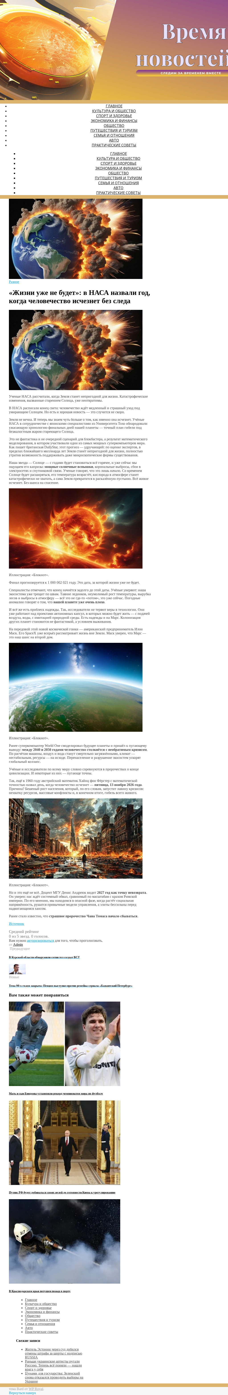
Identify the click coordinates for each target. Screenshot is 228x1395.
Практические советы (114, 145)
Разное (14, 282)
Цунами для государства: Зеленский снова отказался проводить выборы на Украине (54, 1377)
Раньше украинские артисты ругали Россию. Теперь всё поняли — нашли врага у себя (53, 1365)
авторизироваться (40, 940)
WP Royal (36, 1389)
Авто (114, 140)
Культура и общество (114, 110)
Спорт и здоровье (114, 115)
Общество (114, 125)
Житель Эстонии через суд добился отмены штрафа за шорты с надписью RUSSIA (53, 1353)
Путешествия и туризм (114, 130)
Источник (16, 924)
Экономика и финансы (114, 120)
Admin (18, 944)
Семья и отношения (114, 135)
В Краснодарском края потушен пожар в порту (40, 1291)
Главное (114, 106)
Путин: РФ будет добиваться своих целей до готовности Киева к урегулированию (62, 1192)
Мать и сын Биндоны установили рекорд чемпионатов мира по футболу (56, 1093)
